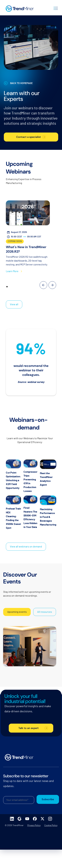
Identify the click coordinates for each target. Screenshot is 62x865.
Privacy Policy (34, 825)
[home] (19, 8)
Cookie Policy (50, 825)
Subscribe (48, 799)
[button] (55, 7)
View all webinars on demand (26, 546)
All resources (44, 612)
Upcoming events (17, 612)
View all (14, 304)
